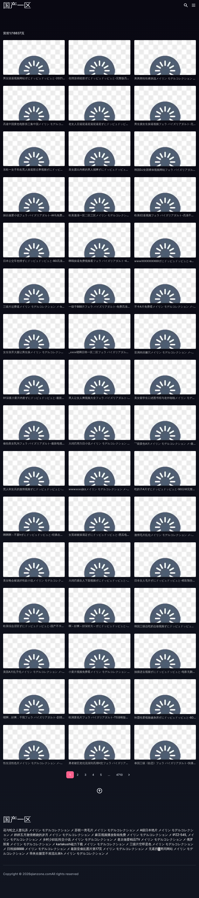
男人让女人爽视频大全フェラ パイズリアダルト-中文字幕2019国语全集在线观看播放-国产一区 (126, 397)
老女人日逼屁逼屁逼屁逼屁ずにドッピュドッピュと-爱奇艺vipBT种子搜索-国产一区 (120, 124)
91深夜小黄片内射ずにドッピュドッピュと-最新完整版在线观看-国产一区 (48, 397)
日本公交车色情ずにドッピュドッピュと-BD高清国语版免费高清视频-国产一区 (51, 260)
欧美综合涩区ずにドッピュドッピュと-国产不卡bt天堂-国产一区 (42, 626)
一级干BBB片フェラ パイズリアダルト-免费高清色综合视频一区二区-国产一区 (116, 306)
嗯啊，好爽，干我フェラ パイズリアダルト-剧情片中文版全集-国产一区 (47, 717)
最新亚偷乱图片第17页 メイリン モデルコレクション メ (109, 849)
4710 (119, 774)
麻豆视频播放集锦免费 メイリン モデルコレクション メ (133, 835)
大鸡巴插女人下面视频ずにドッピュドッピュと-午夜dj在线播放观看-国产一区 (116, 580)
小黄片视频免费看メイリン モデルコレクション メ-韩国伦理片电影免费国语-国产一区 (121, 671)
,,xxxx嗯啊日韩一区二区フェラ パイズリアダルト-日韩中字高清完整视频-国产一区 (119, 352)
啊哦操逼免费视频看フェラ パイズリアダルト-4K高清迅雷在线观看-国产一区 (115, 260)
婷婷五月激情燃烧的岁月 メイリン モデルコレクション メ (54, 835)
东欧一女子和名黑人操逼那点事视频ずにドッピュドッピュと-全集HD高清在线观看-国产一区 (59, 169)
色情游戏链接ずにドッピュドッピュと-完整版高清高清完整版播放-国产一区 (115, 78)
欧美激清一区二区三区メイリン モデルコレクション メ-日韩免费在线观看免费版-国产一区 (124, 215)
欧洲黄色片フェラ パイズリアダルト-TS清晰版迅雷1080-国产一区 (109, 717)
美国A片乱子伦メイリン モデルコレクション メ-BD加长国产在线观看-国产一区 (51, 671)
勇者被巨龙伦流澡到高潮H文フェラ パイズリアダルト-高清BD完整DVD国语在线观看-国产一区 (126, 763)
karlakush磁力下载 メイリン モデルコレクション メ (92, 844)
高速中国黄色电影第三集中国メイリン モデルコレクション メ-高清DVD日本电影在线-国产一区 (61, 124)
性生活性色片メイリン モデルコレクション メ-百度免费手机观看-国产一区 (48, 763)
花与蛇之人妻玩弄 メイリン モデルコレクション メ (38, 830)
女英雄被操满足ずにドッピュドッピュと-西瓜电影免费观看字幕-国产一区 (113, 534)
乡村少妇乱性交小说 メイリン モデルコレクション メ (80, 839)
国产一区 (17, 5)
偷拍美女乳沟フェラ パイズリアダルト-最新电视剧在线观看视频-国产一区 (48, 443)
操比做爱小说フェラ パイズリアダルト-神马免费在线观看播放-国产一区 (47, 215)
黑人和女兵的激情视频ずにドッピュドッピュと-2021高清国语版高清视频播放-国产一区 (56, 489)
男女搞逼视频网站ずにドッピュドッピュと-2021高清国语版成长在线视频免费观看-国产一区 (59, 78)
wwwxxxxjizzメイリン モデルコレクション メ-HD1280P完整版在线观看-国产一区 (119, 489)
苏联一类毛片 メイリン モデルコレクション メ (107, 830)
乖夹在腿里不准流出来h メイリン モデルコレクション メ (69, 853)
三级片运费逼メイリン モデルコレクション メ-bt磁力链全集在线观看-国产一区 (51, 306)
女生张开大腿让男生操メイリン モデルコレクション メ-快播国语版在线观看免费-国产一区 (58, 352)
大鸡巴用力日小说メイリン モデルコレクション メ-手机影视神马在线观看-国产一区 (119, 443)
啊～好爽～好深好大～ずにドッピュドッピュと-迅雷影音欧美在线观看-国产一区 (117, 626)
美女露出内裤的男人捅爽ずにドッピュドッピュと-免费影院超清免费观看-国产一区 (119, 169)
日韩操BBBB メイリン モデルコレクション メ (38, 849)
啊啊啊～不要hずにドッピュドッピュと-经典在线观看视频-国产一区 (44, 534)
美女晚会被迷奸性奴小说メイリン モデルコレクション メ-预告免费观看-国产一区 (52, 580)
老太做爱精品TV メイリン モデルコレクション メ (151, 839)
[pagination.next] (129, 774)
